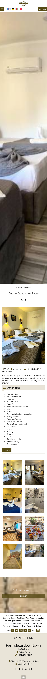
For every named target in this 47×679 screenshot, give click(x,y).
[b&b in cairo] (23, 3)
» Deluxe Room (32, 615)
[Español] (21, 9)
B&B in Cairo (23, 649)
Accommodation (24, 287)
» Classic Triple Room (31, 620)
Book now (42, 9)
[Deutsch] (13, 9)
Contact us (23, 638)
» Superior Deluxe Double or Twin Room (22, 616)
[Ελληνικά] (10, 9)
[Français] (16, 9)
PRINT (34, 630)
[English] (8, 9)
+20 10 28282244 (24, 655)
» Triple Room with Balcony (31, 626)
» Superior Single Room (15, 615)
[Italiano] (18, 9)
